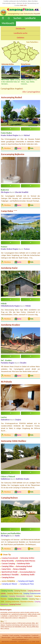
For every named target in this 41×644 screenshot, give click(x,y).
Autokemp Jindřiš (27, 575)
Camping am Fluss (27, 584)
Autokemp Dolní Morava (25, 561)
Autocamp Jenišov (27, 558)
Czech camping (14, 635)
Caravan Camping (8, 564)
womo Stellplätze (8, 581)
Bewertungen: (6, 610)
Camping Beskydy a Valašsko (18, 599)
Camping (5, 635)
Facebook (35, 635)
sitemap (36, 637)
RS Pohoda (6, 382)
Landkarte (30, 18)
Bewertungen (6, 637)
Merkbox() (8, 23)
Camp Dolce (6, 569)
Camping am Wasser (9, 584)
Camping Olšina (8, 566)
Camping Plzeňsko (20, 591)
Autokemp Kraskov (10, 325)
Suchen (17, 18)
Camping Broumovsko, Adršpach (21, 596)
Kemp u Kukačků (19, 569)
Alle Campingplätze (31, 92)
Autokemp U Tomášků (10, 575)
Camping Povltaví (15, 604)
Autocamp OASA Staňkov (13, 441)
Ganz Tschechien (32, 42)
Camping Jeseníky (7, 591)
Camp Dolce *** (9, 211)
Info (13, 637)
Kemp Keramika (8, 561)
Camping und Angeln (26, 581)
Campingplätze (25, 635)
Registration (28, 637)
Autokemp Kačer (9, 268)
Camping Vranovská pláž (10, 558)
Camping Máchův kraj (14, 593)
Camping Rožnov (9, 498)
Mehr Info (23, 5)
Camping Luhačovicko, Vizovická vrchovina (19, 602)
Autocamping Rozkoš (11, 97)
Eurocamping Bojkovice (12, 154)
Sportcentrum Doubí (9, 572)
